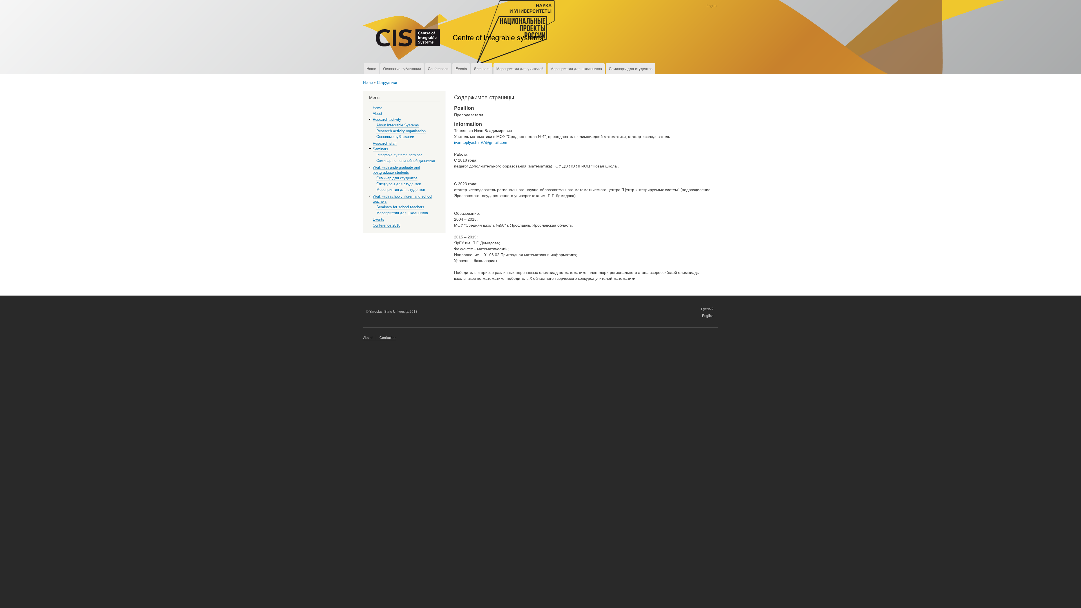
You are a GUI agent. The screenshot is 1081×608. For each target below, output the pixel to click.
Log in (711, 5)
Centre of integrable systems (498, 37)
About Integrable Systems (397, 125)
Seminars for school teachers (400, 207)
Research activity (387, 119)
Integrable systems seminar (399, 155)
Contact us (387, 337)
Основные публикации (402, 68)
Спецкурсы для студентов (398, 184)
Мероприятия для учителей (519, 68)
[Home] (405, 37)
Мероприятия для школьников (576, 68)
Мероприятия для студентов (400, 189)
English (708, 315)
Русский (707, 308)
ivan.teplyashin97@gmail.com (480, 142)
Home (371, 68)
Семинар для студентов (396, 178)
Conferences (438, 68)
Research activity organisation (401, 131)
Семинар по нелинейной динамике (405, 160)
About (377, 113)
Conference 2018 (386, 225)
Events (461, 68)
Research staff (385, 143)
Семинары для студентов (631, 68)
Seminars (482, 68)
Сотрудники (387, 82)
